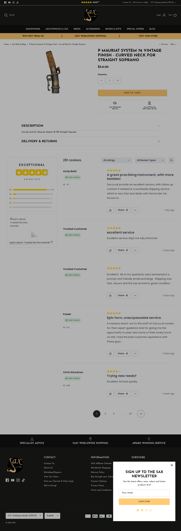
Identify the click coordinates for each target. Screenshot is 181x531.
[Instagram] (146, 510)
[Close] (172, 465)
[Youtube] (142, 510)
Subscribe (144, 502)
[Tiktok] (151, 510)
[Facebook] (138, 510)
